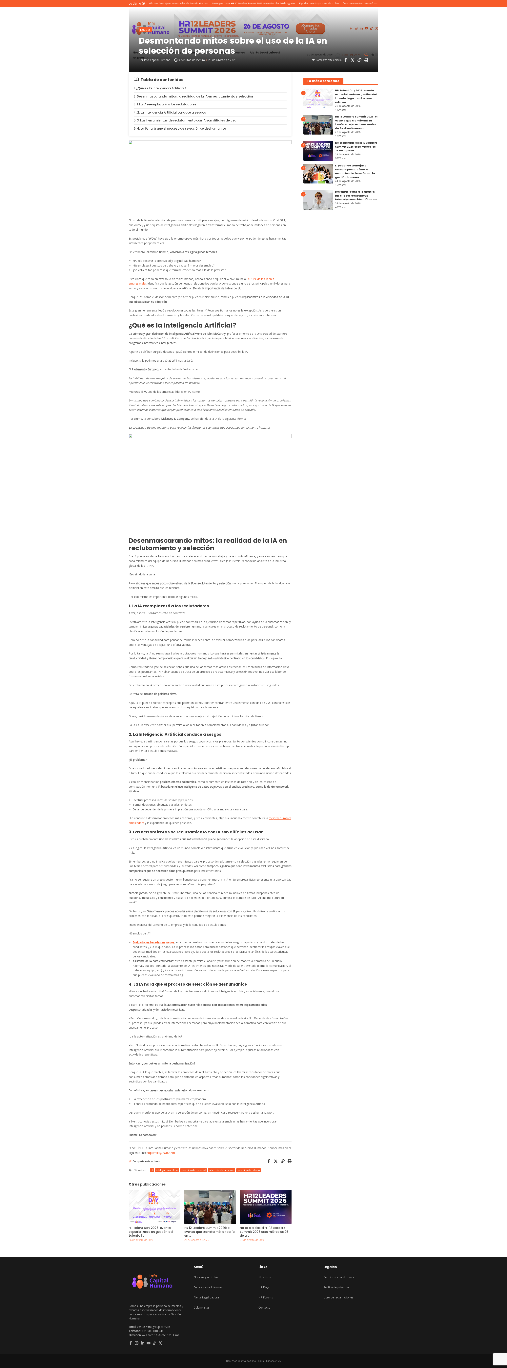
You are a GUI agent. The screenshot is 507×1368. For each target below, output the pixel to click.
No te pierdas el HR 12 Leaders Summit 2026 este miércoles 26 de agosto (356, 146)
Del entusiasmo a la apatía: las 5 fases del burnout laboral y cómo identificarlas (356, 195)
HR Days (264, 1287)
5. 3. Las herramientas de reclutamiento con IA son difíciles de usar (186, 120)
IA (152, 1170)
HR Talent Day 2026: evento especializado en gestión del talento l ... (151, 1232)
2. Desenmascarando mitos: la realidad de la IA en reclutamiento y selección (193, 96)
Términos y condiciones (338, 1277)
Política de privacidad (336, 1287)
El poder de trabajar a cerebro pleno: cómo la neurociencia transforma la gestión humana (355, 171)
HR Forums (265, 1297)
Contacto (264, 1307)
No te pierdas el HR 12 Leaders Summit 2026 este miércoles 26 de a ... (264, 1232)
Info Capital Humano (157, 60)
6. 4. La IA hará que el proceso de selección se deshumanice (180, 128)
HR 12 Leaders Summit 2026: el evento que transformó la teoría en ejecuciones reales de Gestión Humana (356, 122)
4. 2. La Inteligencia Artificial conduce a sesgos (170, 112)
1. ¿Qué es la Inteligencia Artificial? (160, 88)
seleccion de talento (248, 1170)
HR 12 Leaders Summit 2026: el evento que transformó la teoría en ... (209, 1232)
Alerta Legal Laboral (206, 1297)
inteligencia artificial (167, 1170)
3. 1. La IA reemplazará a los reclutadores (165, 104)
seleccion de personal (193, 1170)
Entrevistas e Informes (208, 1287)
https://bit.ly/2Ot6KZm (161, 1153)
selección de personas (221, 1170)
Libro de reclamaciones (338, 1297)
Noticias (145, 30)
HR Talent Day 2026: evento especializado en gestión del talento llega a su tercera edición (356, 96)
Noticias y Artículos (206, 1277)
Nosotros (264, 1277)
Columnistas (202, 1307)
